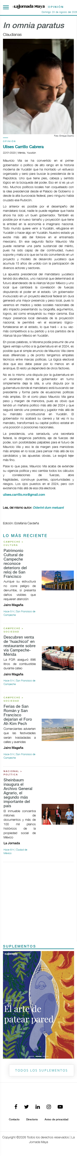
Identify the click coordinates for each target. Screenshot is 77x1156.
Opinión (9, 141)
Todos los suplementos (41, 1070)
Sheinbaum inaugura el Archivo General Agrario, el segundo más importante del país (18, 793)
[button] (8, 1005)
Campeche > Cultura (14, 543)
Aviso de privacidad (56, 1119)
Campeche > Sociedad (14, 630)
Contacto (14, 1119)
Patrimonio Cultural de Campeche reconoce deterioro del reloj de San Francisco (15, 564)
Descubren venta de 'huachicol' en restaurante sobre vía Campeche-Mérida (20, 646)
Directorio (32, 1119)
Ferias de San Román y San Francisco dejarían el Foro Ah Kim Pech (18, 715)
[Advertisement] (38, 903)
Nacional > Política (13, 773)
